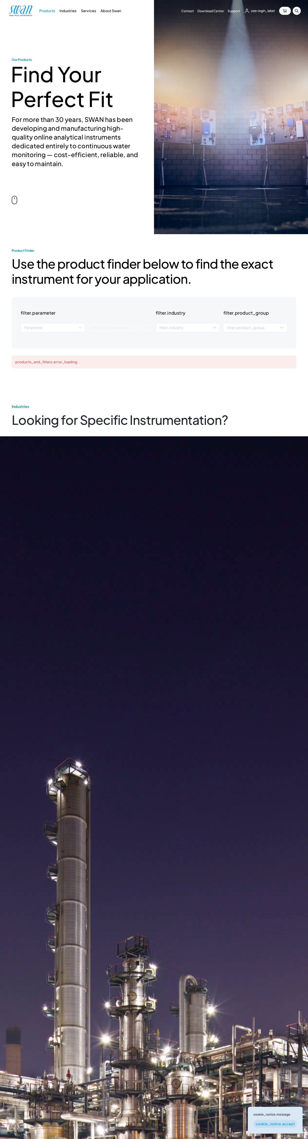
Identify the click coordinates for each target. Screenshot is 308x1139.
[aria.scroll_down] (14, 201)
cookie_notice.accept (275, 1123)
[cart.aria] (285, 11)
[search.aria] (297, 11)
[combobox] (53, 327)
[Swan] (20, 11)
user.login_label (263, 11)
